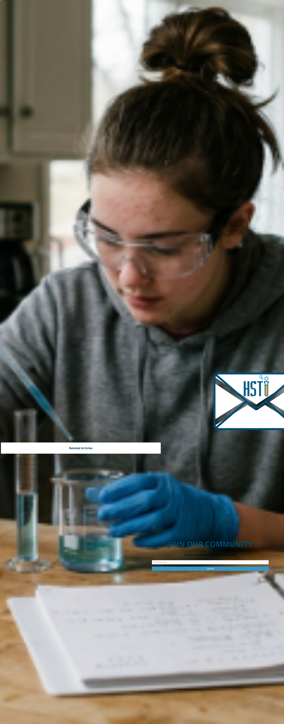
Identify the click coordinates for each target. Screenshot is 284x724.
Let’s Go (210, 569)
